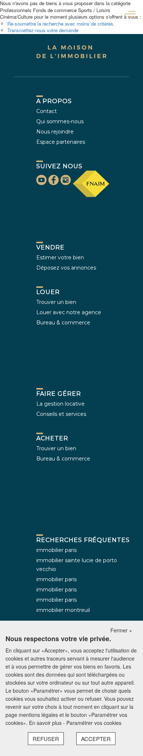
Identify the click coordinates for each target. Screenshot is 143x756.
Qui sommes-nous (60, 121)
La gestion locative (60, 403)
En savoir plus (46, 722)
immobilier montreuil (63, 610)
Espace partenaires (60, 142)
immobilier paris (56, 550)
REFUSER (46, 738)
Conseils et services (61, 414)
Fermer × (121, 630)
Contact (46, 111)
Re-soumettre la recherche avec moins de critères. (61, 23)
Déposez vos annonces (66, 267)
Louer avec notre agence (68, 312)
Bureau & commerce (63, 322)
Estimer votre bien (60, 257)
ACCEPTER (96, 738)
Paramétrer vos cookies (93, 722)
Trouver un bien (56, 302)
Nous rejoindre (55, 131)
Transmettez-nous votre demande (42, 30)
